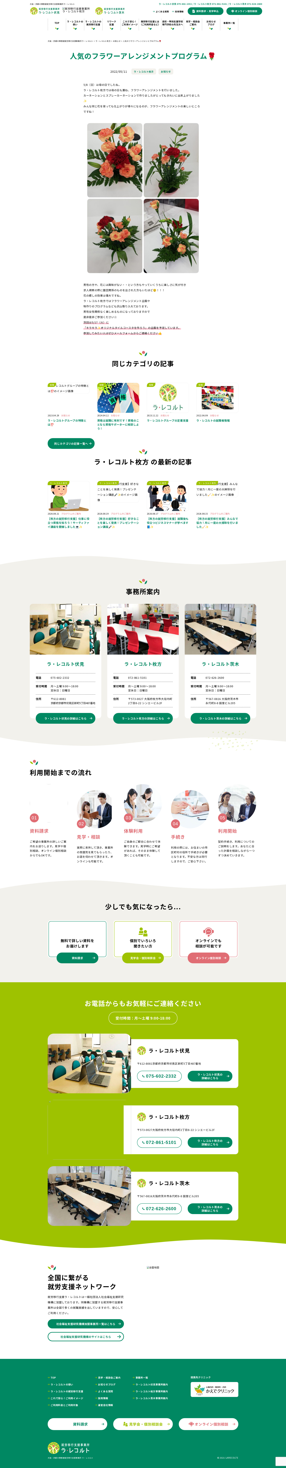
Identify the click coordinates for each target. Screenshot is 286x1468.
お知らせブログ (211, 23)
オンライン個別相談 (208, 958)
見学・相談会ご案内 (193, 23)
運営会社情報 (105, 1405)
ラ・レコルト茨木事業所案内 (152, 1398)
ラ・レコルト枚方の (143, 718)
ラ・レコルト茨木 (220, 664)
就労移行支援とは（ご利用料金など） (150, 23)
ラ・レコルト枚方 (144, 71)
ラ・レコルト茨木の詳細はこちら (210, 1208)
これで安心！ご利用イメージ (130, 23)
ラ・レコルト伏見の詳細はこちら (210, 1076)
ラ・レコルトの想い (75, 23)
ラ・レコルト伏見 (65, 664)
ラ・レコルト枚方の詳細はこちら (210, 1142)
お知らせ (166, 71)
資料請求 (77, 958)
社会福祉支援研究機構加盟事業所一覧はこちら (85, 1324)
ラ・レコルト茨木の (220, 718)
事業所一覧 (229, 22)
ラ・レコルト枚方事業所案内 (152, 1391)
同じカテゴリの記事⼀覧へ (71, 443)
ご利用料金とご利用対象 (64, 1405)
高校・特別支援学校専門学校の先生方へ (172, 23)
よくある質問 (162, 11)
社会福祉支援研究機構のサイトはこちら (85, 1337)
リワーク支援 (111, 23)
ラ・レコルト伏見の (65, 718)
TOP (57, 22)
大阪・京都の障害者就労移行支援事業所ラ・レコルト (52, 4)
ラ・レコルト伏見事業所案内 (152, 1384)
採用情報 (179, 11)
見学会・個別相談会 (143, 958)
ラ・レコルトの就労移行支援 (93, 23)
